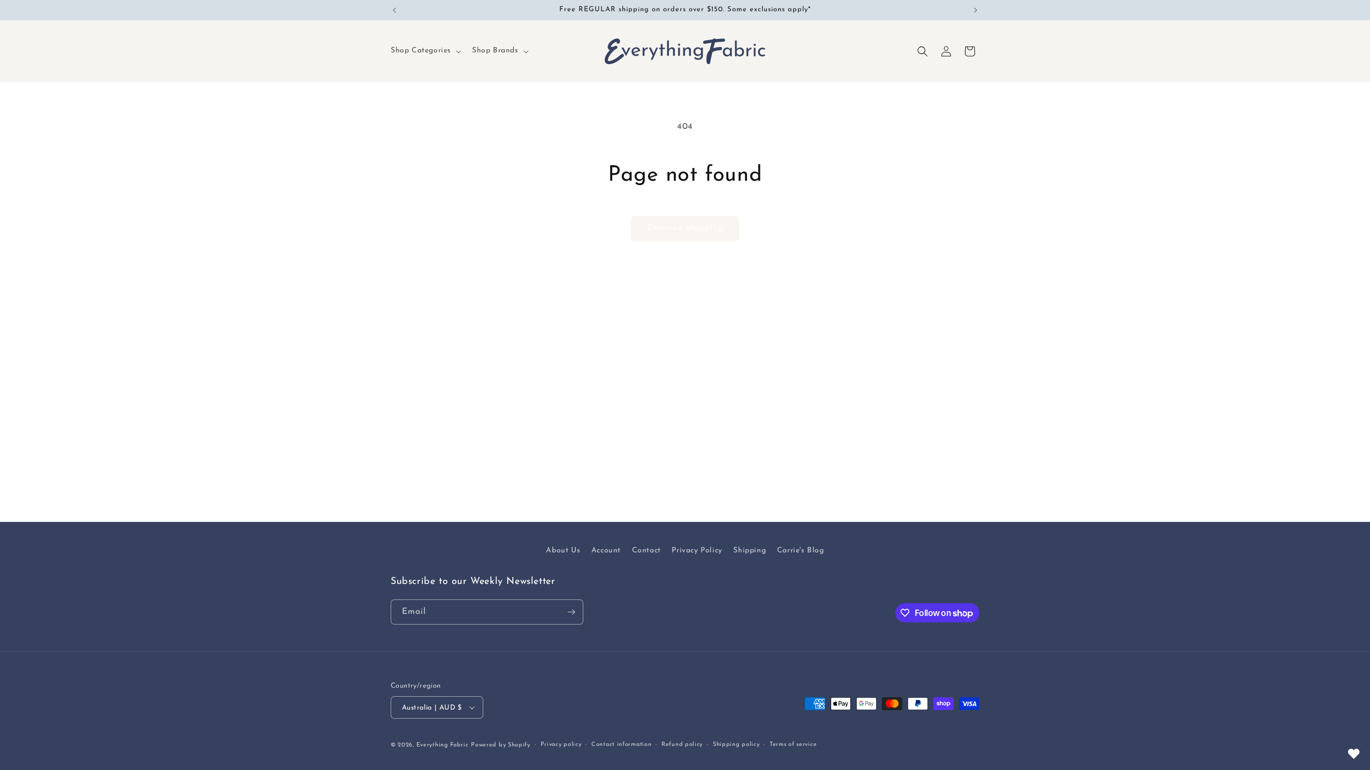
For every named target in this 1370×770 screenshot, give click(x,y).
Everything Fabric (442, 745)
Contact (646, 550)
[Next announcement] (975, 10)
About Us (563, 550)
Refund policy (682, 745)
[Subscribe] (571, 612)
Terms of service (793, 745)
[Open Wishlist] (1354, 754)
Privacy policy (561, 745)
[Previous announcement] (394, 10)
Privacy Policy (697, 550)
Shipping (749, 550)
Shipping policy (736, 745)
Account (606, 550)
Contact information (621, 745)
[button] (425, 51)
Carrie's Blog (800, 550)
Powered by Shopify (500, 745)
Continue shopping (685, 228)
